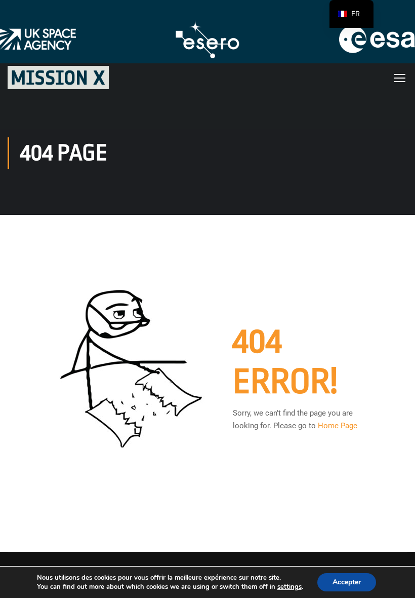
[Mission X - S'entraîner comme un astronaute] (58, 77)
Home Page (337, 425)
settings (289, 586)
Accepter (347, 582)
